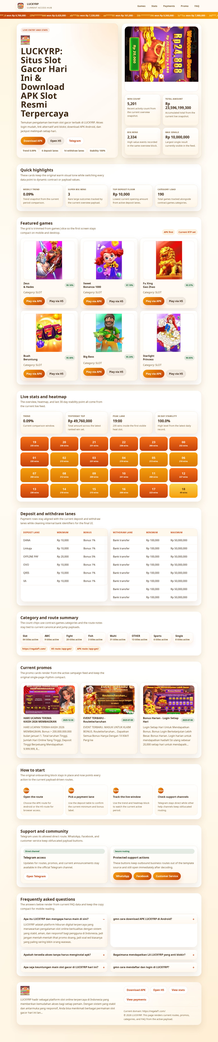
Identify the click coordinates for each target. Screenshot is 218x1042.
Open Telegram (36, 876)
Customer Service (167, 876)
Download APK (33, 141)
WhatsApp (122, 876)
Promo (184, 6)
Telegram (75, 141)
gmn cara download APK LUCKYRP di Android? (142, 919)
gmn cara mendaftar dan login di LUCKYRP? (141, 967)
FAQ (197, 6)
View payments (136, 999)
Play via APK (34, 301)
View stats (178, 990)
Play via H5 (56, 301)
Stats (154, 6)
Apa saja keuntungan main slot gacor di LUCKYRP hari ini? (61, 967)
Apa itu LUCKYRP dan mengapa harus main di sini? (56, 919)
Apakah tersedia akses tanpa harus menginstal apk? (57, 954)
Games (141, 6)
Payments (169, 6)
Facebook (142, 876)
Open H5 (55, 141)
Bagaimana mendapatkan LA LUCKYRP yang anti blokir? (149, 954)
